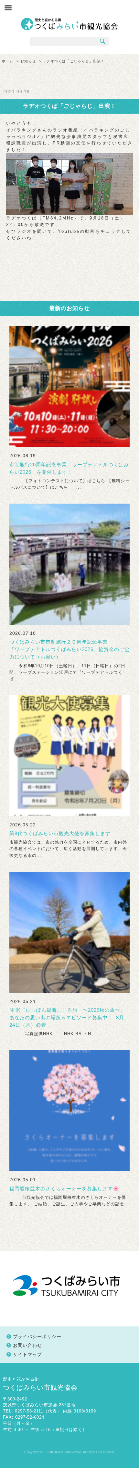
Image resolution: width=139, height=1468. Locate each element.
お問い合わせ (27, 1345)
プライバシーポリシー (37, 1336)
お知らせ (28, 61)
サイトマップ (27, 1354)
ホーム (7, 61)
